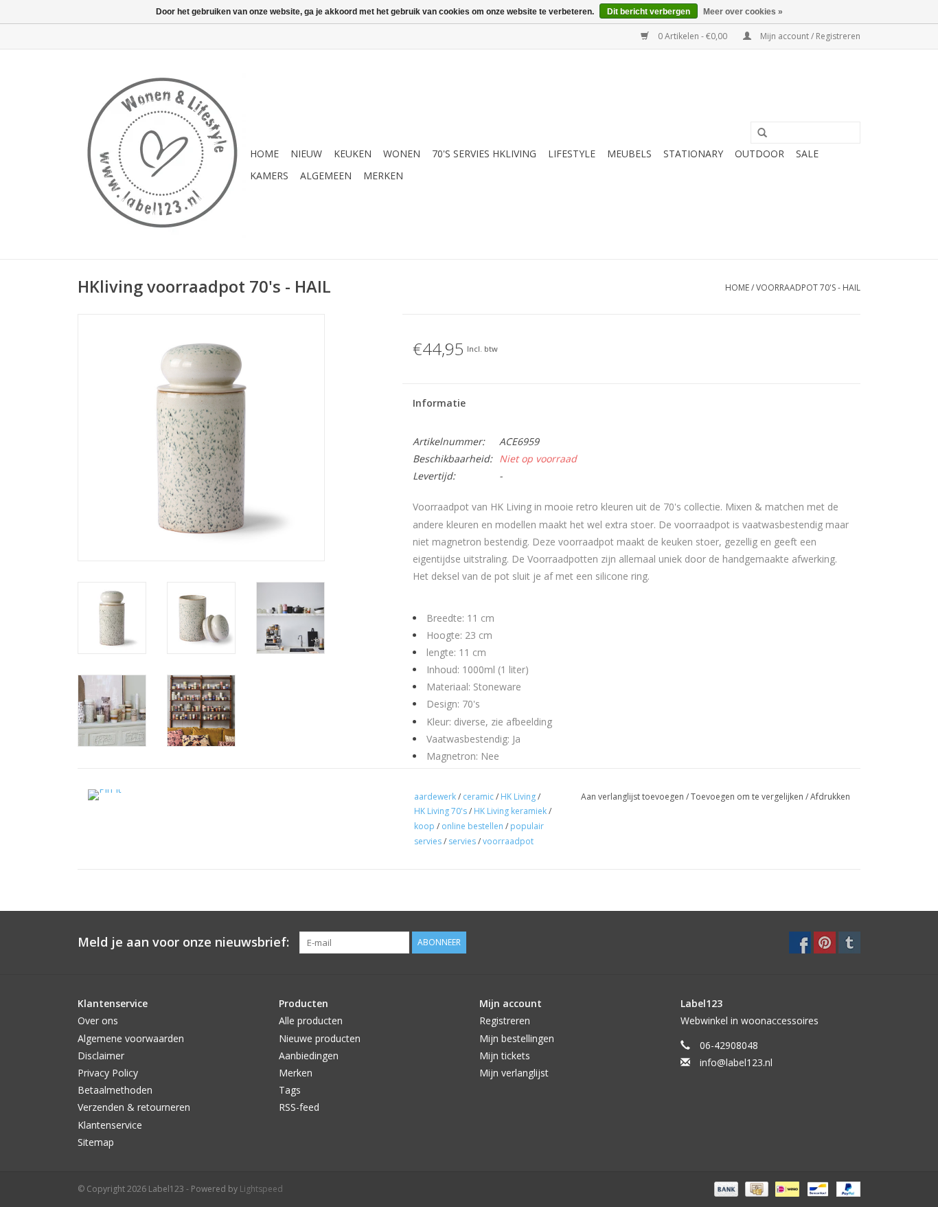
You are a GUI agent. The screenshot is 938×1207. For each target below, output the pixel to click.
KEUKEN (352, 153)
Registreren (504, 1020)
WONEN (401, 153)
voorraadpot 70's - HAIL (808, 287)
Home (264, 153)
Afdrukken (830, 796)
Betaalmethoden (115, 1089)
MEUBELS (629, 153)
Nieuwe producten (320, 1038)
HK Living (518, 796)
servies (462, 841)
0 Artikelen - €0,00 (692, 36)
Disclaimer (101, 1055)
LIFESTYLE (571, 153)
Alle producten (311, 1020)
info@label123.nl (736, 1062)
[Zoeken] (757, 133)
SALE (807, 153)
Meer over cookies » (743, 11)
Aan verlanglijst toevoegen (633, 796)
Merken (383, 175)
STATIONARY (693, 153)
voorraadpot (508, 841)
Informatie (439, 402)
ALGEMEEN (326, 175)
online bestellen (472, 826)
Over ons (98, 1020)
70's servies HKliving (484, 153)
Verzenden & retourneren (134, 1107)
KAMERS (269, 175)
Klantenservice (110, 1124)
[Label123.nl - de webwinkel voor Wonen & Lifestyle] (162, 154)
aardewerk (435, 796)
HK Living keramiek (510, 811)
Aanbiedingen (309, 1055)
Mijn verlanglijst (514, 1072)
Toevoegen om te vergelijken (748, 796)
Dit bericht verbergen (648, 11)
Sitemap (96, 1142)
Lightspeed (261, 1189)
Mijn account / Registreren (809, 36)
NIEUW (306, 153)
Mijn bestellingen (516, 1038)
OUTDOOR (759, 153)
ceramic (478, 796)
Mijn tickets (504, 1055)
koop (424, 826)
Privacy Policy (108, 1072)
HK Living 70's (440, 811)
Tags (290, 1089)
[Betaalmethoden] (724, 1188)
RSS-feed (299, 1107)
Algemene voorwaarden (131, 1038)
